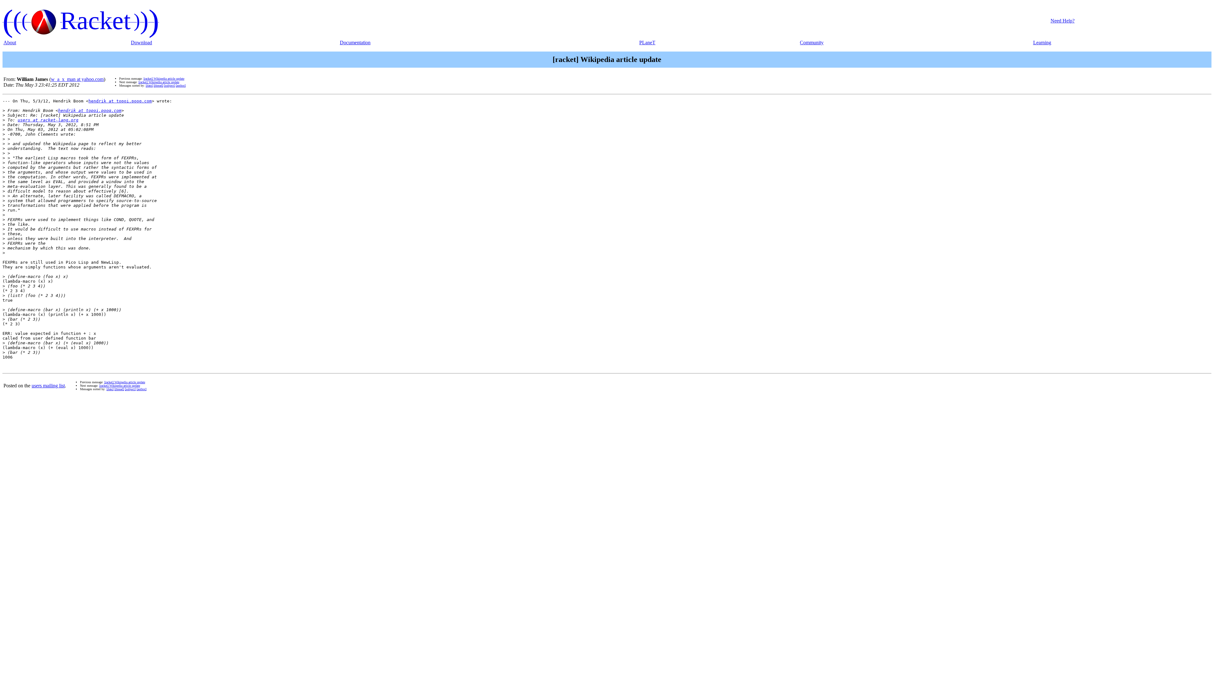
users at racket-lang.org (48, 120)
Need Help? (1063, 20)
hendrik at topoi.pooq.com (120, 101)
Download (141, 42)
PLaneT (647, 42)
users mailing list (48, 385)
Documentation (355, 42)
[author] (181, 85)
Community (812, 42)
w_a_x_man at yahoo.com (77, 79)
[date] (149, 85)
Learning (1042, 42)
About (9, 42)
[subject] (169, 85)
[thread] (158, 85)
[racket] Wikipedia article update (164, 78)
